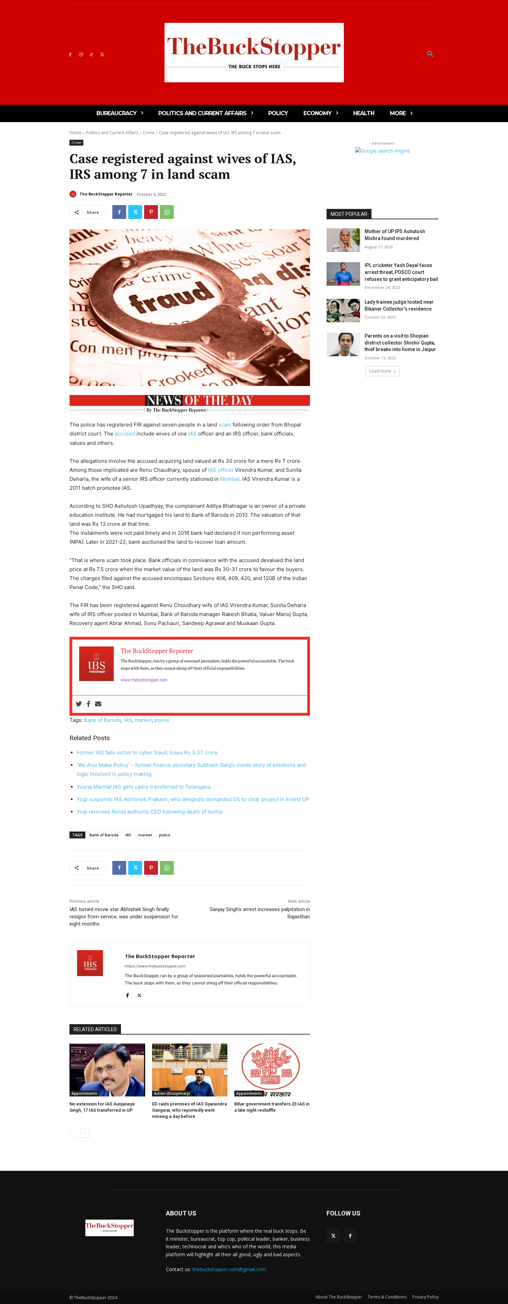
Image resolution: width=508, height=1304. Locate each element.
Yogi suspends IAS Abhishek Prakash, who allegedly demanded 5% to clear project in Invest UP (193, 799)
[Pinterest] (151, 212)
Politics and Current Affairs (112, 133)
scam (224, 424)
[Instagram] (81, 54)
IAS (192, 433)
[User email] (98, 704)
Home (75, 133)
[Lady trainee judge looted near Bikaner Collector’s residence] (343, 310)
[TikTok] (91, 54)
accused (125, 433)
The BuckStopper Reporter (105, 193)
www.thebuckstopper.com (144, 680)
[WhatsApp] (167, 212)
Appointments (84, 1093)
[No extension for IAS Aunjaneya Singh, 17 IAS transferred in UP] (107, 1070)
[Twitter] (102, 54)
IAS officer (221, 470)
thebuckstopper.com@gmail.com (229, 1269)
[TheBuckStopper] (254, 52)
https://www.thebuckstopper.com (155, 966)
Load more (380, 371)
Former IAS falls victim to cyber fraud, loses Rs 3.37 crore (147, 752)
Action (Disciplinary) (172, 1093)
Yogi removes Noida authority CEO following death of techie (150, 811)
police (161, 720)
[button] (430, 54)
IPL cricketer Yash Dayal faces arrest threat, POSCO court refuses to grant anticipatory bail (401, 272)
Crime (148, 133)
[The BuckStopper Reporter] (73, 194)
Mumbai (229, 479)
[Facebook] (70, 54)
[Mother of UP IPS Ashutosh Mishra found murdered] (343, 240)
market (143, 720)
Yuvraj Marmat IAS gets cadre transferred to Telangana (144, 786)
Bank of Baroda (102, 720)
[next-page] (85, 1133)
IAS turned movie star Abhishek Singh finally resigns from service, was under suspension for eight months (123, 916)
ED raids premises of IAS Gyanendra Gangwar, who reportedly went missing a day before (189, 1110)
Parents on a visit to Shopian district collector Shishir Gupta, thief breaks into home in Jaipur (400, 342)
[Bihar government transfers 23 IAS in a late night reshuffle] (272, 1070)
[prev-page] (73, 1133)
